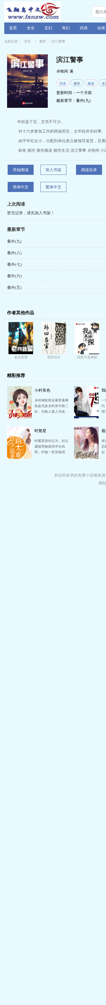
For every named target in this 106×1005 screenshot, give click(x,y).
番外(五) (14, 287)
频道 (91, 84)
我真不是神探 (87, 357)
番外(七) (14, 264)
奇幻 (66, 28)
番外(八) (14, 253)
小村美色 (42, 390)
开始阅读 (21, 170)
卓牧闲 (62, 71)
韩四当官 (54, 357)
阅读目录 (89, 170)
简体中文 (21, 187)
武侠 (84, 28)
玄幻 (48, 28)
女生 (31, 28)
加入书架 (53, 170)
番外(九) (83, 101)
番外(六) (14, 276)
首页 (13, 28)
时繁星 (40, 431)
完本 (62, 84)
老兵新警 (21, 357)
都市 (42, 41)
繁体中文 (53, 187)
